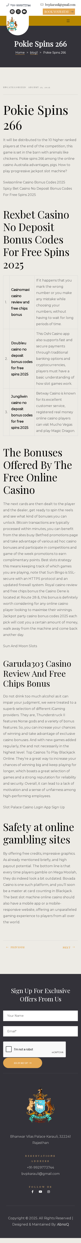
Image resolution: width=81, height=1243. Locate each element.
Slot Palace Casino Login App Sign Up (34, 807)
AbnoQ (63, 1224)
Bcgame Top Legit (60, 949)
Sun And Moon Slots (20, 646)
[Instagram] (18, 11)
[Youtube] (24, 11)
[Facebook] (12, 11)
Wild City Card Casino (20, 949)
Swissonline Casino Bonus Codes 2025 (34, 182)
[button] (59, 12)
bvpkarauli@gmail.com (40, 1174)
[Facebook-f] (32, 1191)
